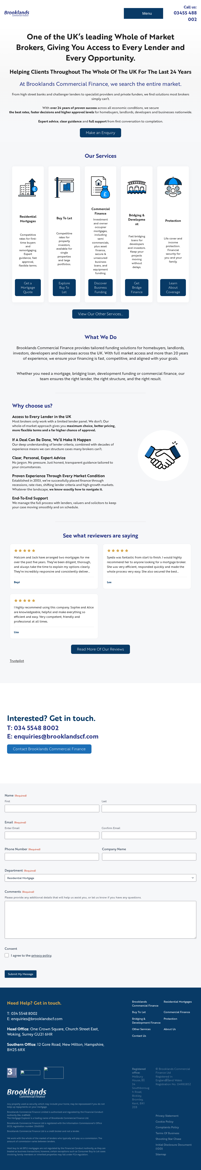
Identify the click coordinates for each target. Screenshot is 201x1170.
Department (20, 870)
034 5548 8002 (24, 1013)
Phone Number (22, 849)
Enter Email (12, 828)
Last (104, 801)
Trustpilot (17, 660)
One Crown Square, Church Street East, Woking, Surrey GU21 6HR (53, 1031)
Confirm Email (111, 828)
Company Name (114, 849)
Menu (147, 13)
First (7, 801)
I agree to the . (31, 955)
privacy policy (41, 955)
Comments (19, 891)
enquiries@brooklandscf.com (36, 1018)
